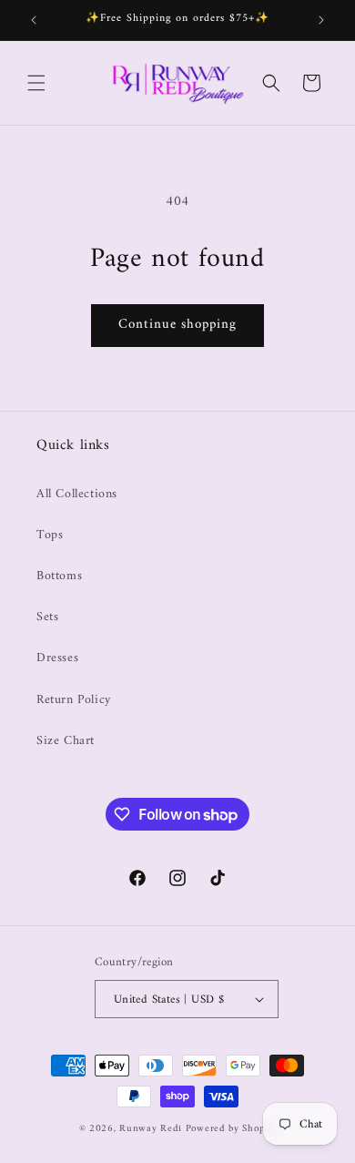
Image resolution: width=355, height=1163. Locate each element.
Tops (49, 535)
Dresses (57, 658)
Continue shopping (177, 324)
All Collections (76, 494)
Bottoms (59, 576)
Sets (47, 617)
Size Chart (65, 740)
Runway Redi (150, 1128)
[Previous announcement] (34, 20)
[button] (36, 83)
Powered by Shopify (231, 1128)
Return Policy (73, 700)
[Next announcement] (321, 20)
